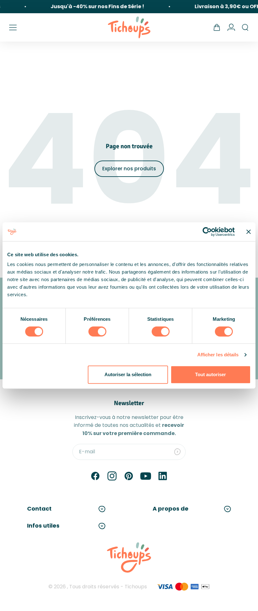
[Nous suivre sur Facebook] (95, 476)
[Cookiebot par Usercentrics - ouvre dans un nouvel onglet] (207, 231)
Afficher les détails (218, 354)
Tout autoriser (210, 374)
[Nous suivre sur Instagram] (112, 476)
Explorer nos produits (129, 168)
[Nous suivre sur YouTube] (146, 476)
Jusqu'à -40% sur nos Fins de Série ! (96, 6)
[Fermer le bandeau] (248, 231)
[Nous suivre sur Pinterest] (129, 476)
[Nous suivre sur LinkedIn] (163, 476)
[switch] (97, 331)
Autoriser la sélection (127, 374)
